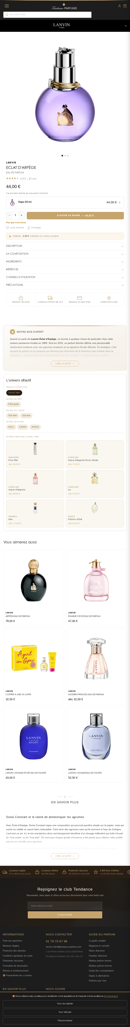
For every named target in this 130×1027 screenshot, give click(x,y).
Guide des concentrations (101, 970)
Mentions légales (11, 946)
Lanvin (11, 163)
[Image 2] (65, 155)
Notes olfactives (97, 950)
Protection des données (14, 950)
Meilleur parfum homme (100, 965)
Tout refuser (65, 1012)
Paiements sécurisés (13, 960)
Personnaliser (65, 1021)
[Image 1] (62, 156)
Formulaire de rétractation (15, 965)
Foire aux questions (12, 940)
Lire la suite (63, 363)
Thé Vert (12, 416)
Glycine (26, 416)
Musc (11, 427)
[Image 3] (68, 155)
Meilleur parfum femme (100, 960)
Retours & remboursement (15, 970)
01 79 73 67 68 (56, 941)
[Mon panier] (125, 6)
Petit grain (13, 404)
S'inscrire (65, 915)
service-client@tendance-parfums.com (63, 947)
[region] (65, 872)
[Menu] (6, 6)
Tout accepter (65, 1004)
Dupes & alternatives (99, 975)
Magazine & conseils (99, 946)
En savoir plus (111, 996)
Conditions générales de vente (17, 956)
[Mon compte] (119, 6)
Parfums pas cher (97, 980)
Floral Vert (14, 393)
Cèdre (22, 427)
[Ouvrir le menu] (126, 26)
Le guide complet (97, 940)
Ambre (35, 427)
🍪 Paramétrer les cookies (17, 975)
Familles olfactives (98, 956)
